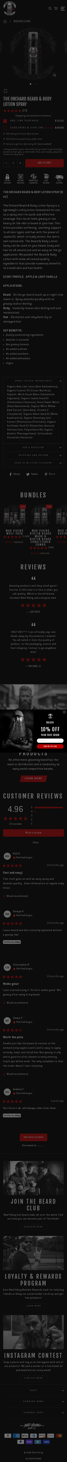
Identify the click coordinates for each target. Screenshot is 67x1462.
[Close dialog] (64, 712)
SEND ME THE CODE (50, 746)
